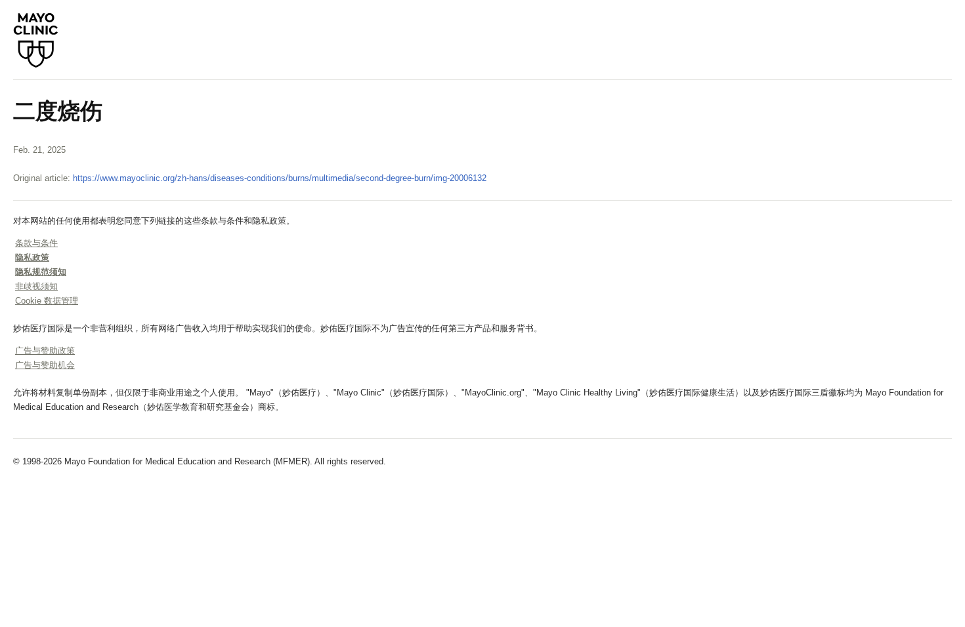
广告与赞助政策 (45, 350)
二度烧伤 (57, 110)
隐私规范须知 (40, 272)
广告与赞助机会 (45, 365)
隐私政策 (32, 257)
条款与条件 (36, 243)
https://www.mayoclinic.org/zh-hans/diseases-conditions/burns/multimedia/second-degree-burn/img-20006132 (279, 178)
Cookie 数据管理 (46, 301)
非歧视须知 (36, 286)
